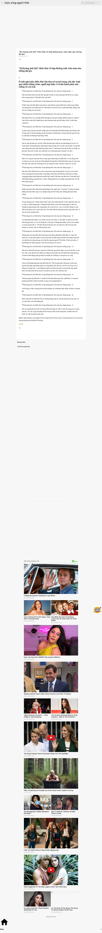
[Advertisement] (51, 24)
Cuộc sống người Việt (16, 2)
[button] (20, 59)
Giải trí (21, 324)
